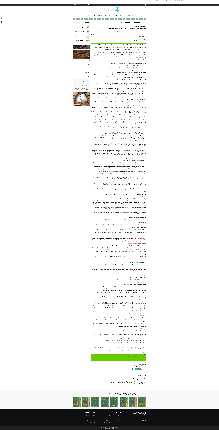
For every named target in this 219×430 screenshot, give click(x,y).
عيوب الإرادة (86, 68)
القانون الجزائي (116, 15)
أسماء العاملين (105, 422)
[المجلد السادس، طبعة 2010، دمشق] (114, 402)
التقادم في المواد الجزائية (138, 379)
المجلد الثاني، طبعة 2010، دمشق (137, 365)
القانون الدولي (101, 15)
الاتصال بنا (118, 422)
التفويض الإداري (86, 76)
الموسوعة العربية (82, 27)
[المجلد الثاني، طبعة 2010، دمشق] (86, 402)
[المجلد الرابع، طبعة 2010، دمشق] (133, 402)
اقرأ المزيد (142, 387)
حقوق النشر (118, 420)
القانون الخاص (108, 15)
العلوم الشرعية (131, 15)
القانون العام (94, 15)
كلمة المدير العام (105, 417)
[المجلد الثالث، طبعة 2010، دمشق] (142, 402)
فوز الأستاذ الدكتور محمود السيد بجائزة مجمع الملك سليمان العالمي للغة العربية (127, 4)
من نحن (118, 415)
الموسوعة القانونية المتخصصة (89, 417)
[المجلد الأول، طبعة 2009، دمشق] (95, 402)
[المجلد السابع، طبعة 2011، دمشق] (105, 402)
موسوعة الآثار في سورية (80, 36)
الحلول (87, 64)
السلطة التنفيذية (86, 72)
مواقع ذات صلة (105, 420)
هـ (79, 19)
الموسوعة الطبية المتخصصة (80, 31)
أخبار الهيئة (118, 417)
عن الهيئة (106, 415)
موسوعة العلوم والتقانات (80, 40)
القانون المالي (87, 15)
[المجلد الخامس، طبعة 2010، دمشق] (124, 402)
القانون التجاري (123, 15)
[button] (76, 394)
